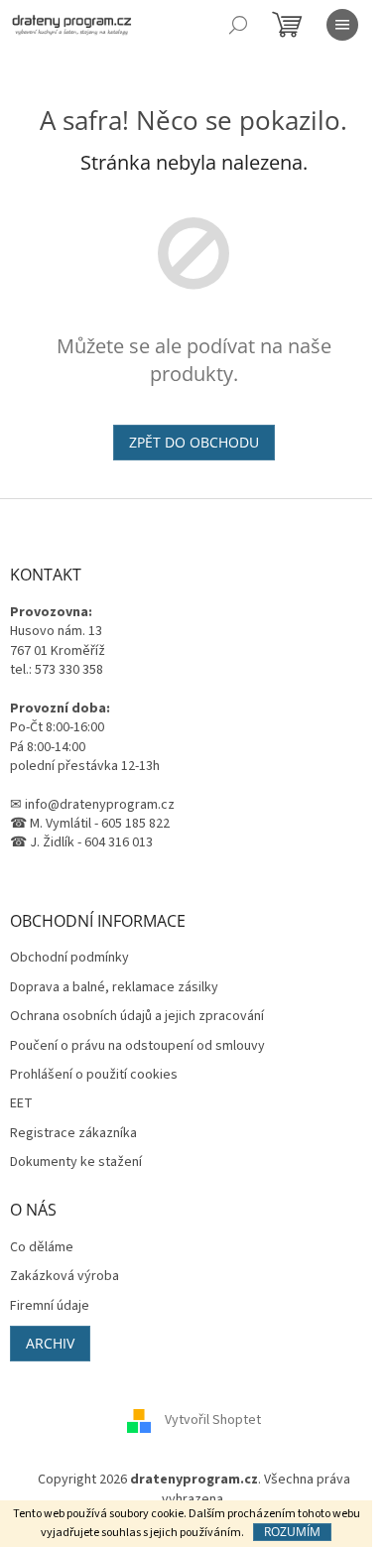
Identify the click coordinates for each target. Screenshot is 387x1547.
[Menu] (342, 25)
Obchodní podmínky (69, 958)
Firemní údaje (49, 1306)
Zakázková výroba (64, 1276)
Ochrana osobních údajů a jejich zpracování (137, 1016)
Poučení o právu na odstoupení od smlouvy (137, 1046)
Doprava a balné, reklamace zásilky (114, 987)
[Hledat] (238, 25)
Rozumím (292, 1531)
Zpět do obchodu (194, 442)
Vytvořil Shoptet (213, 1421)
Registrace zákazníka (73, 1133)
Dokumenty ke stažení (76, 1162)
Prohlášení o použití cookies (94, 1075)
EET (21, 1104)
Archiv (50, 1343)
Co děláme (41, 1247)
